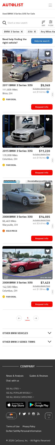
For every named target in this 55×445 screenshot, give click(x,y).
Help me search (42, 40)
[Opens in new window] (16, 405)
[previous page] (19, 318)
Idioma (10, 417)
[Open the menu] (50, 5)
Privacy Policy (29, 426)
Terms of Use (13, 426)
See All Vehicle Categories (20, 397)
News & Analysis (15, 376)
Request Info (41, 106)
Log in (48, 416)
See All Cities (13, 388)
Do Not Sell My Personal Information (23, 431)
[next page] (35, 318)
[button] (43, 23)
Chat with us (12, 380)
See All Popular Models (19, 392)
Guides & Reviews (38, 376)
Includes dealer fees (41, 89)
